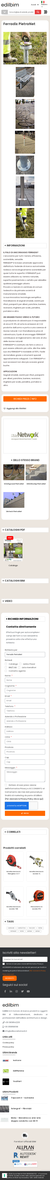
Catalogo (13, 565)
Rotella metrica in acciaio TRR (14, 908)
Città (7, 737)
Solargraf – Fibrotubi (21, 1108)
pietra (40, 928)
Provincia (9, 747)
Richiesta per (11, 650)
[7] (25, 142)
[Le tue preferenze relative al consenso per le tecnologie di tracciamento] (4, 1175)
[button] (14, 408)
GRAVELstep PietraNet (36, 484)
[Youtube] (28, 991)
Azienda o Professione (15, 716)
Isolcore (17, 1060)
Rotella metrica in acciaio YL (36, 872)
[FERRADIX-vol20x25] (25, 114)
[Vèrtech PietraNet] (13, 499)
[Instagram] (16, 991)
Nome (8, 675)
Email (7, 696)
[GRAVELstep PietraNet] (36, 472)
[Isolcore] (7, 1061)
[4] (25, 82)
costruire (11, 928)
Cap (7, 757)
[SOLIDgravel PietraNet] (13, 472)
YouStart (17, 1081)
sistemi (38, 931)
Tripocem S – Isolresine (22, 1098)
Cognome (10, 685)
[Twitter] (22, 991)
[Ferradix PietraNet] (13, 549)
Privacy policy (8, 1047)
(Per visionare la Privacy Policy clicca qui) (24, 798)
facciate (32, 928)
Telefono (9, 706)
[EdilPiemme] (7, 1071)
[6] (25, 165)
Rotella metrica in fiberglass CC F (14, 872)
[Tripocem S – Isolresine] (4, 1098)
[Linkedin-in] (10, 991)
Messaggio (10, 767)
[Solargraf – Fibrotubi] (4, 1109)
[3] (25, 223)
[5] (25, 191)
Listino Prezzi (29, 664)
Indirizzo (8, 726)
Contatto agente (17, 671)
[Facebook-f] (5, 991)
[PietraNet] (25, 436)
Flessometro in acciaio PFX (36, 908)
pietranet (13, 931)
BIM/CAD (13, 667)
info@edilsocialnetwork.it (15, 1031)
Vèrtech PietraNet (14, 511)
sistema (29, 931)
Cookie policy (8, 1042)
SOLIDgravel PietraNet (14, 484)
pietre (22, 931)
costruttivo (22, 928)
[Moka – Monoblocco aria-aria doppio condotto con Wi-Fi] (4, 1119)
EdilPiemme (18, 1071)
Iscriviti (9, 978)
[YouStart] (7, 1081)
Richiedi (8, 660)
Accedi (33, 4)
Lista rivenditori (29, 667)
